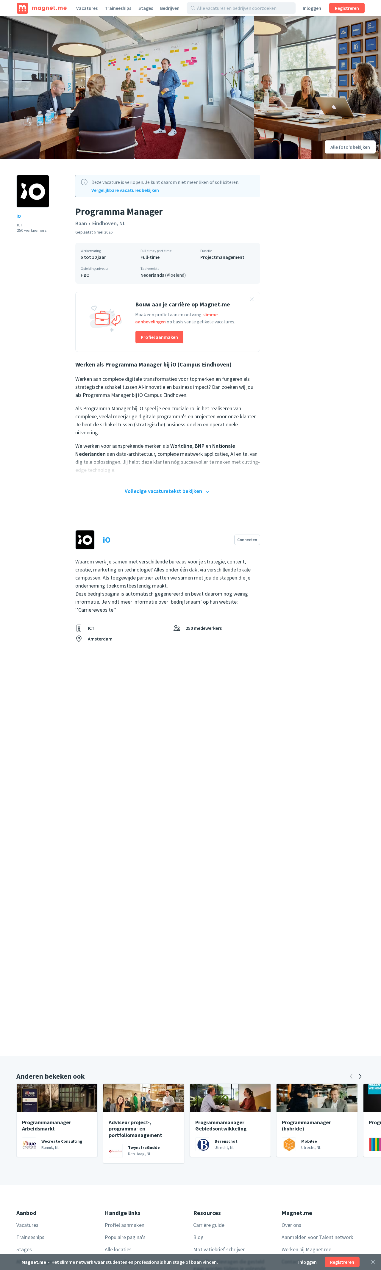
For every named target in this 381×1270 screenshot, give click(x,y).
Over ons (291, 1225)
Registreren (347, 8)
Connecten (247, 539)
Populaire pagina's (125, 1237)
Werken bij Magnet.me (306, 1249)
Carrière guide (208, 1225)
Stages (145, 8)
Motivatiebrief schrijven (219, 1249)
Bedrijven (169, 8)
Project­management (222, 257)
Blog (198, 1237)
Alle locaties (118, 1249)
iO (18, 216)
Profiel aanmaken (159, 337)
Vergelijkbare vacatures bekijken (125, 190)
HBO (85, 275)
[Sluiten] (373, 1262)
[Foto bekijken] (127, 87)
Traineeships (118, 8)
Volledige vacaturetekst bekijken (163, 491)
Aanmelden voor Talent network (317, 1237)
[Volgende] (360, 1076)
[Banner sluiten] (252, 300)
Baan (81, 223)
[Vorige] (351, 1076)
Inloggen (312, 8)
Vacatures (87, 8)
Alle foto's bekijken (350, 147)
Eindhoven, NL (109, 223)
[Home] (42, 8)
